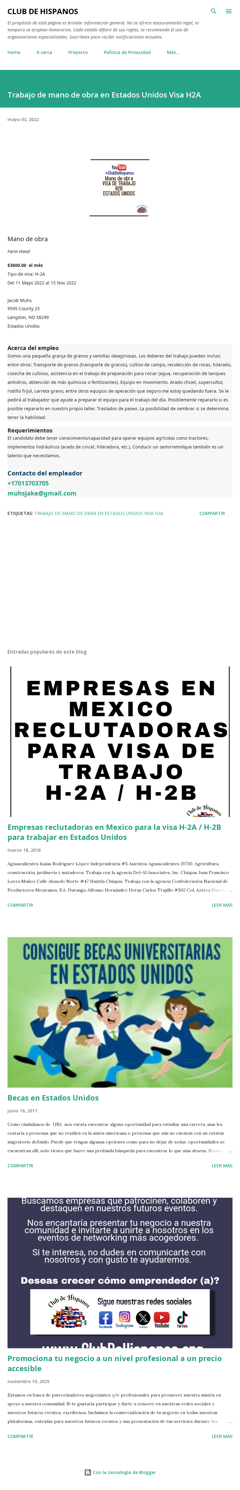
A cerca (44, 52)
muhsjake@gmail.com (42, 493)
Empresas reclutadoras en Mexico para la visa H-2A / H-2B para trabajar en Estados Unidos (114, 832)
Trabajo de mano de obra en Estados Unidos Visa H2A (98, 513)
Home (14, 52)
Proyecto (78, 52)
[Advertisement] (120, 584)
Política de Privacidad (127, 52)
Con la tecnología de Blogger (124, 1472)
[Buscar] (214, 11)
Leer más (222, 905)
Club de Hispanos (43, 11)
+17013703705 (28, 483)
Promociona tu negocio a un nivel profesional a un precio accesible (115, 1363)
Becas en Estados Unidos (53, 1097)
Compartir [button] (212, 513)
